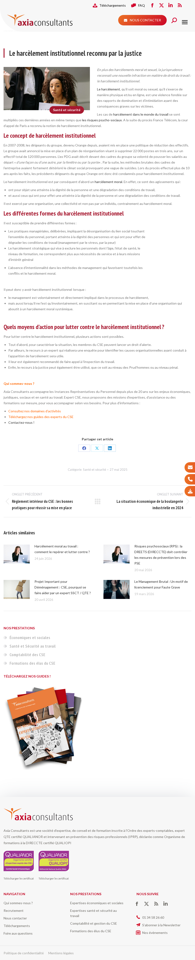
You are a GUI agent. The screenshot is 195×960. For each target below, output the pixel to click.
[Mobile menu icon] (185, 22)
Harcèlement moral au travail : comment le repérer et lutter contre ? (62, 549)
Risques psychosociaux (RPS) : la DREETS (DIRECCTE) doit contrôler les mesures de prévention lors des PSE (160, 554)
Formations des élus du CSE (32, 663)
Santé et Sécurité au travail (33, 646)
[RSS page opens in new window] (179, 5)
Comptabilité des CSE (27, 654)
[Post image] (17, 554)
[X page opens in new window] (161, 5)
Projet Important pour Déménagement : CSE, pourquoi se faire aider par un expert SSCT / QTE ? (62, 587)
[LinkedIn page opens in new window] (170, 5)
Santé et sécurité (66, 110)
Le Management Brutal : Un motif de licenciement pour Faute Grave (161, 584)
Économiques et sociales (30, 637)
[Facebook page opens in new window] (152, 5)
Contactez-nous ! (21, 422)
